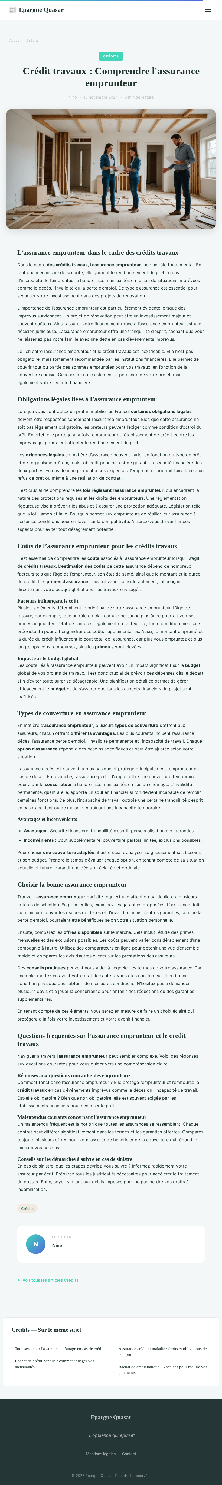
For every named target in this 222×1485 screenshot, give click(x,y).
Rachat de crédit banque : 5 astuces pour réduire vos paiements (163, 1369)
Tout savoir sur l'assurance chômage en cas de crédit (59, 1348)
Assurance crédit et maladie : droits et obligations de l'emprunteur (163, 1351)
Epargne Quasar (36, 9)
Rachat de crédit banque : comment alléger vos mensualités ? (54, 1364)
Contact (129, 1453)
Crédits (32, 40)
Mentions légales (101, 1453)
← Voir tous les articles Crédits (48, 1280)
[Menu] (208, 9)
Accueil (15, 40)
